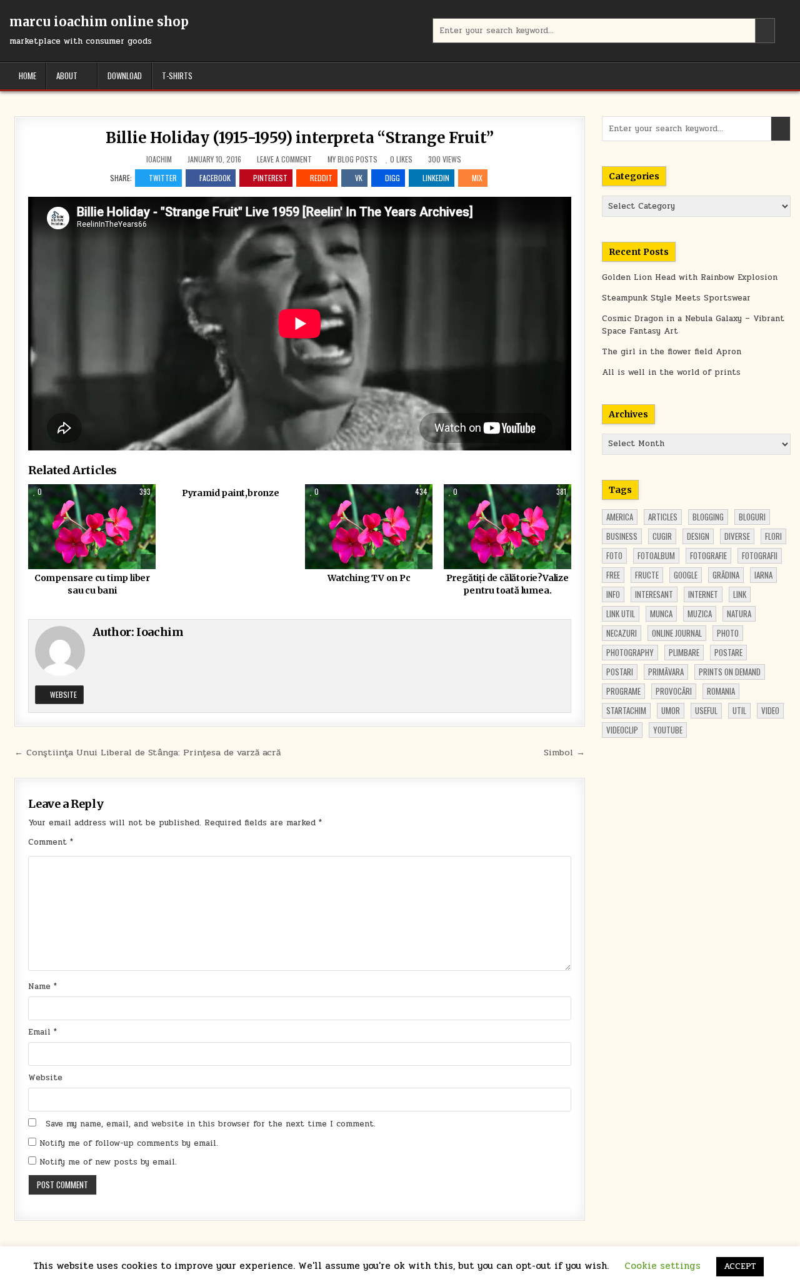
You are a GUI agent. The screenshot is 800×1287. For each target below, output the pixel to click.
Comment (50, 842)
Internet (703, 594)
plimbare (684, 652)
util (739, 710)
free (613, 575)
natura (739, 613)
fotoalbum (656, 555)
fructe (647, 575)
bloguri (752, 516)
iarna (763, 575)
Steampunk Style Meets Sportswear (676, 298)
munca (661, 613)
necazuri (621, 633)
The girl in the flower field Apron (671, 351)
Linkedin (435, 177)
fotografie (708, 555)
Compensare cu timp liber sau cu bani (92, 584)
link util (620, 613)
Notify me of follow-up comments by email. (128, 1143)
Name (42, 986)
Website (62, 694)
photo (728, 633)
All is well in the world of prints (671, 372)
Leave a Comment (284, 159)
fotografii (760, 555)
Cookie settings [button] (662, 1265)
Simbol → (564, 752)
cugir (662, 536)
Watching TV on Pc (369, 578)
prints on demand (730, 671)
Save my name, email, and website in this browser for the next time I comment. (211, 1124)
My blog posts (353, 159)
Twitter (163, 177)
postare (728, 652)
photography (630, 652)
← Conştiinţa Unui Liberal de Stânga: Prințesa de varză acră (147, 752)
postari (619, 671)
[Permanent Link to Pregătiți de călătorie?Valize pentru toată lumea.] (507, 526)
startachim (626, 710)
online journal (677, 633)
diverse (737, 536)
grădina (725, 575)
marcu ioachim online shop (99, 21)
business (622, 536)
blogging (708, 516)
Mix (477, 177)
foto (614, 555)
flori (773, 536)
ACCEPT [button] (740, 1266)
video (770, 710)
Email (42, 1032)
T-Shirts (177, 75)
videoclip (622, 729)
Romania (721, 691)
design (698, 536)
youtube (667, 729)
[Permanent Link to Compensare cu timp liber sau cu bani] (92, 526)
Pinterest (270, 177)
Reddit (321, 177)
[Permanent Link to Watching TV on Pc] (368, 526)
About (67, 75)
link (739, 594)
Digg (392, 177)
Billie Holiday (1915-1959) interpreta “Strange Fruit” (300, 137)
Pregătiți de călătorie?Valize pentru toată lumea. (507, 584)
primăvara (666, 671)
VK (358, 177)
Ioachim (159, 159)
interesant (654, 594)
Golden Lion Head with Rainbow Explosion (690, 277)
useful (706, 710)
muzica (700, 613)
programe (623, 691)
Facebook (215, 177)
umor (670, 710)
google (686, 575)
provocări (674, 691)
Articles (663, 516)
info (613, 594)
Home (27, 75)
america (619, 516)
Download (125, 75)
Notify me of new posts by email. (108, 1162)
